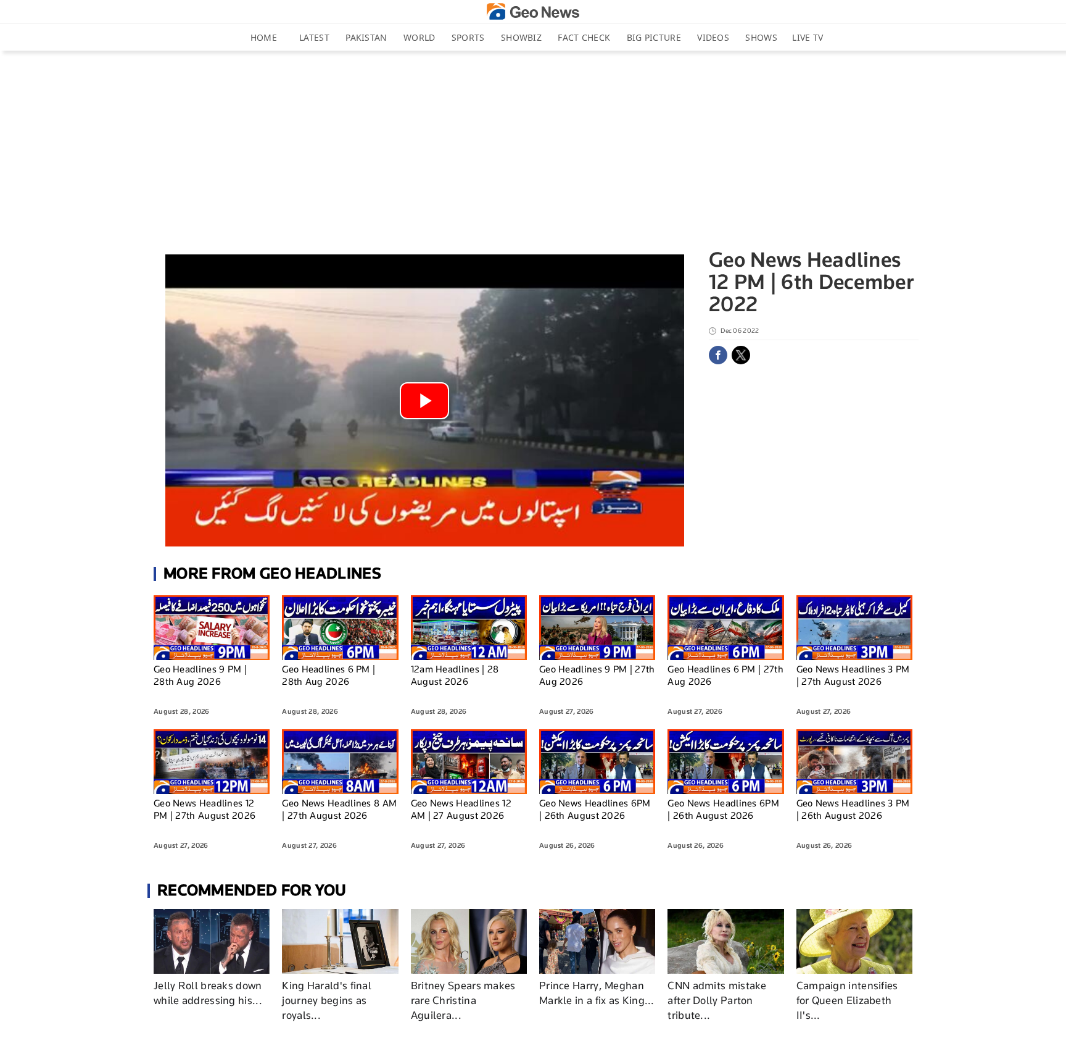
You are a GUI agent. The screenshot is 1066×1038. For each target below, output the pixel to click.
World (419, 37)
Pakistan (366, 37)
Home (263, 37)
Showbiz (521, 37)
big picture (654, 37)
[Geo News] (533, 11)
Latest (314, 37)
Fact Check (584, 37)
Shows (761, 37)
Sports (468, 37)
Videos (713, 37)
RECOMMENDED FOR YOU (252, 890)
